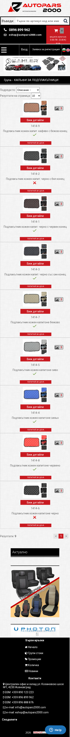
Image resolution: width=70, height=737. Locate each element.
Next (63, 66)
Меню (4, 50)
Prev (7, 66)
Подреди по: (8, 89)
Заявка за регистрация (46, 49)
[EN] (68, 50)
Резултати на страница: (15, 95)
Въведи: (8, 21)
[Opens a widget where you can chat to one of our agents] (55, 730)
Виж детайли (35, 120)
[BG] (64, 50)
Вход (24, 49)
